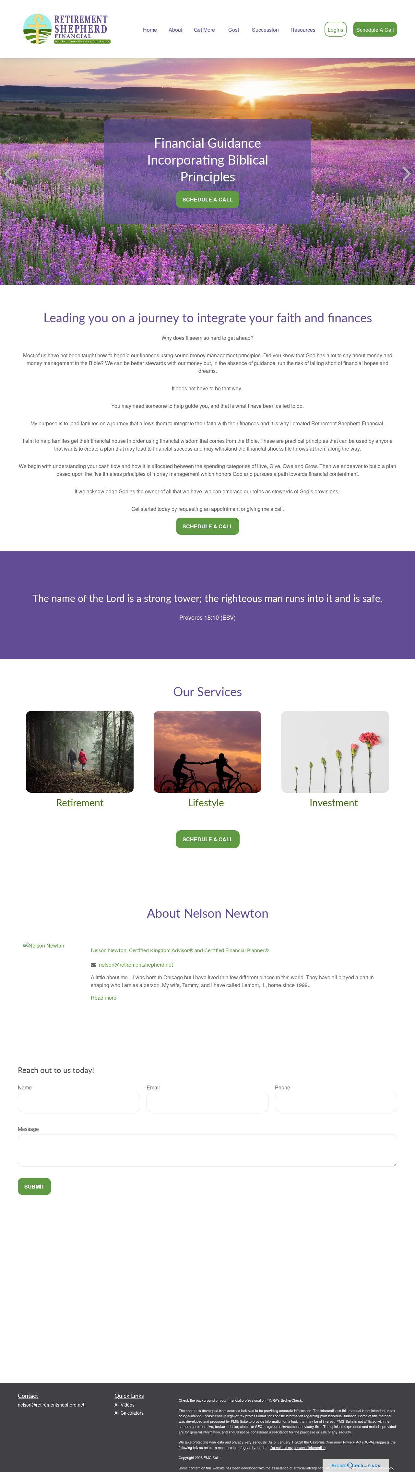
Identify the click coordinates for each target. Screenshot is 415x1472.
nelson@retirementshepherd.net (136, 964)
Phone (282, 1087)
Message (28, 1129)
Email (153, 1087)
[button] (150, 29)
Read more (103, 997)
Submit (34, 1186)
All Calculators (129, 1412)
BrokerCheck (291, 1400)
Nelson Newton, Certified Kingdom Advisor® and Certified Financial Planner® (180, 950)
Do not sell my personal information (298, 1447)
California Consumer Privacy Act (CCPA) (342, 1441)
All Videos (124, 1404)
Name (25, 1087)
